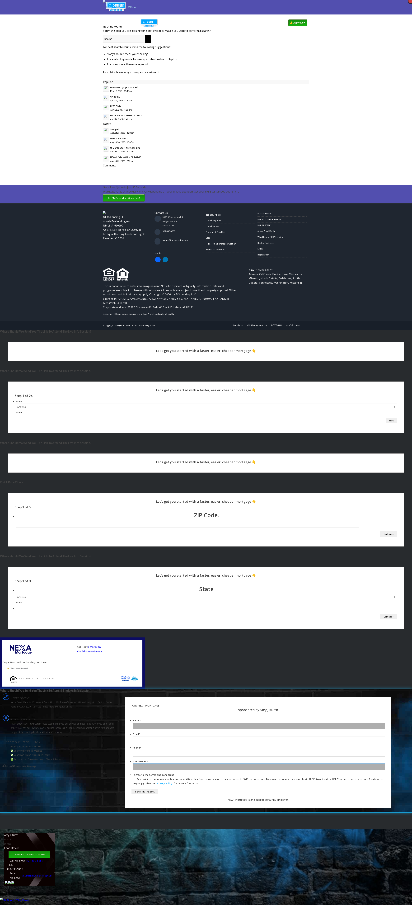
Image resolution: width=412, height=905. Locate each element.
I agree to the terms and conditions (153, 774)
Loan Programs (213, 220)
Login (260, 248)
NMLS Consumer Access (269, 219)
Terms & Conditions (215, 249)
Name (137, 720)
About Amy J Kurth (266, 231)
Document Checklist (215, 232)
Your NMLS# (140, 761)
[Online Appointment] (149, 22)
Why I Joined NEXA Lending (270, 237)
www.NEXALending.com (117, 221)
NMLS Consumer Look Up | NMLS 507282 (36, 678)
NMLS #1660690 (113, 225)
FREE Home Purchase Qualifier (221, 243)
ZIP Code (206, 515)
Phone (137, 747)
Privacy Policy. (164, 783)
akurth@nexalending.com (175, 240)
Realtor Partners (266, 242)
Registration (263, 254)
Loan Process (212, 226)
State (19, 401)
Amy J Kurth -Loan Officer (126, 325)
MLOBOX (153, 325)
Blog (208, 237)
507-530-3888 (169, 231)
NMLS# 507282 (265, 225)
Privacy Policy (264, 213)
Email (136, 734)
